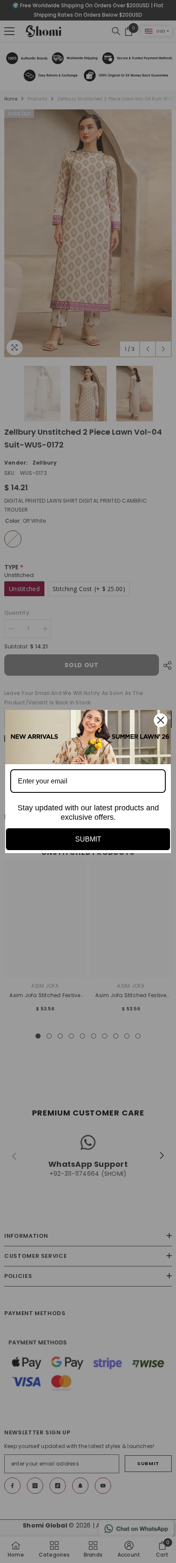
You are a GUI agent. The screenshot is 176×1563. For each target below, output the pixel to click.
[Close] (160, 720)
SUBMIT (88, 839)
